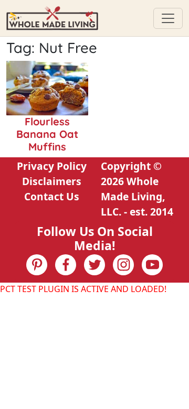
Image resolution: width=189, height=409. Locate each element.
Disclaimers (51, 181)
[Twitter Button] (94, 264)
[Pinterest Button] (36, 264)
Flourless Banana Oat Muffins (47, 134)
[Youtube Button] (152, 264)
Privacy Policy (52, 166)
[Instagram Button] (123, 264)
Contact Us (51, 196)
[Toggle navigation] (168, 18)
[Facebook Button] (65, 264)
